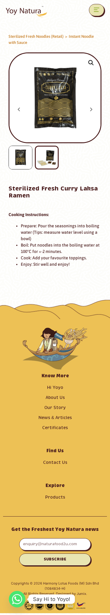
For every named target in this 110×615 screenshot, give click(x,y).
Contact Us (55, 462)
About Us (55, 398)
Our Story (55, 408)
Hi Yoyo (55, 387)
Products (55, 497)
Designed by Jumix (71, 594)
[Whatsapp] (17, 599)
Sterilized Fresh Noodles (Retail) (36, 36)
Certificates (55, 428)
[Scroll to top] (97, 601)
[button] (91, 62)
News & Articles (55, 418)
